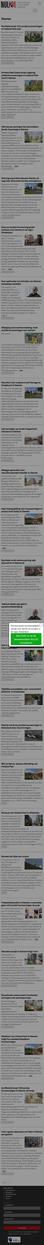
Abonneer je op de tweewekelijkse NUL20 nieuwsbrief (26, 639)
